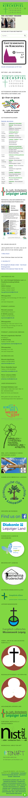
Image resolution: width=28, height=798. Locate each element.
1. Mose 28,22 (5, 253)
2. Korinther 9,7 (5, 261)
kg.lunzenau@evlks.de (7, 318)
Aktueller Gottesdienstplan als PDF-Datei (11, 67)
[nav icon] (25, 8)
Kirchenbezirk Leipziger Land (11, 779)
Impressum (22, 774)
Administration (15, 773)
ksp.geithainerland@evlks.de (9, 292)
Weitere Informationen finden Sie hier (12, 269)
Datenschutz (16, 776)
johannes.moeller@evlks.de (9, 379)
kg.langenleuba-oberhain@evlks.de (11, 343)
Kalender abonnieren (7, 121)
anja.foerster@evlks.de (8, 363)
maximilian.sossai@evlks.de (9, 371)
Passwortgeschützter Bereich (10, 774)
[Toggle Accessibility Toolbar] (25, 795)
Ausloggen (23, 773)
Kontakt (10, 776)
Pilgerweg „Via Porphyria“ (9, 784)
